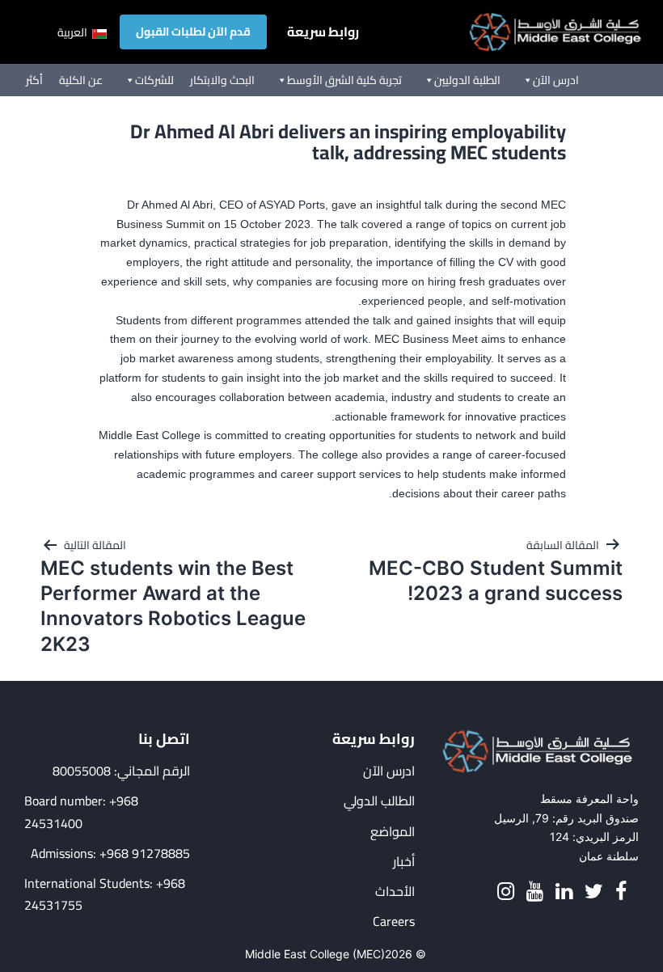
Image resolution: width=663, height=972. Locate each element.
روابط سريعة (323, 32)
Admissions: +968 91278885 (110, 853)
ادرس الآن (556, 80)
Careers (394, 921)
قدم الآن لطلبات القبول (193, 31)
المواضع (392, 832)
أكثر (34, 80)
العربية (73, 32)
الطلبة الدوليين (467, 80)
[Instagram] (505, 891)
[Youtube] (534, 891)
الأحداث (395, 891)
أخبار (404, 862)
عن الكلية (81, 80)
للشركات (154, 80)
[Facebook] (621, 891)
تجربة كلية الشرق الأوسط (344, 80)
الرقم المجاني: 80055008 (121, 771)
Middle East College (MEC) (315, 954)
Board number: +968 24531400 (81, 812)
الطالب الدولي (379, 801)
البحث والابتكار (222, 80)
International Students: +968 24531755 (104, 894)
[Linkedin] (563, 891)
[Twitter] (594, 891)
